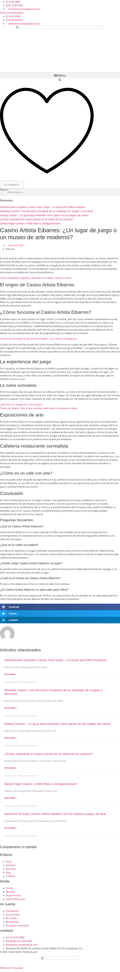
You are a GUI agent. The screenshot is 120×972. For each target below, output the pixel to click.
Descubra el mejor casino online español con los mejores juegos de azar (55, 813)
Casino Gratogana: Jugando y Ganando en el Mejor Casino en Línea (35, 278)
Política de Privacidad (11, 968)
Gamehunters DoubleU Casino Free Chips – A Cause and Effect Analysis (42, 207)
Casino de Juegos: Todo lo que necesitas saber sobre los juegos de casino (39, 408)
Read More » (10, 674)
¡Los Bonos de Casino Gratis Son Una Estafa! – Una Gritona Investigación (38, 339)
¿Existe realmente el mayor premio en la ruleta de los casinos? (36, 219)
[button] (60, 75)
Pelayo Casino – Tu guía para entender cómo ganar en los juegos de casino (44, 215)
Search (4, 189)
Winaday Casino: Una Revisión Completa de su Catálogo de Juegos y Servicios (46, 211)
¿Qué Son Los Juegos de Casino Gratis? (21, 404)
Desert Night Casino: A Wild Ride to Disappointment (30, 223)
